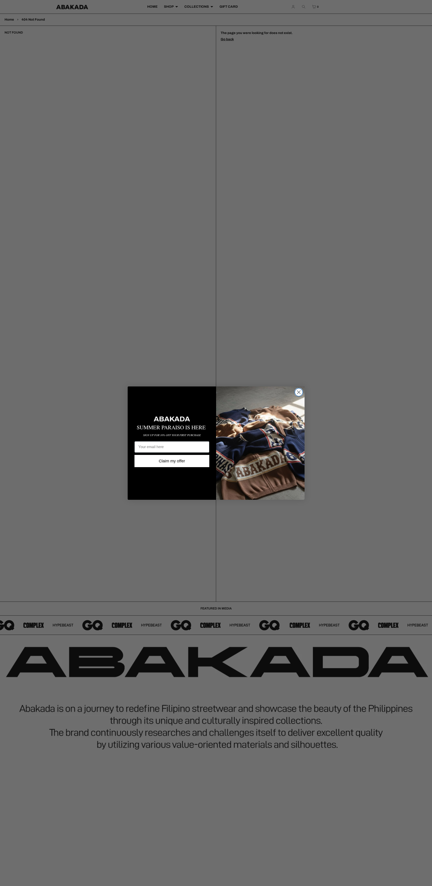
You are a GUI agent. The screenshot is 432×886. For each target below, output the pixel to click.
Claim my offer (172, 461)
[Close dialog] (299, 392)
